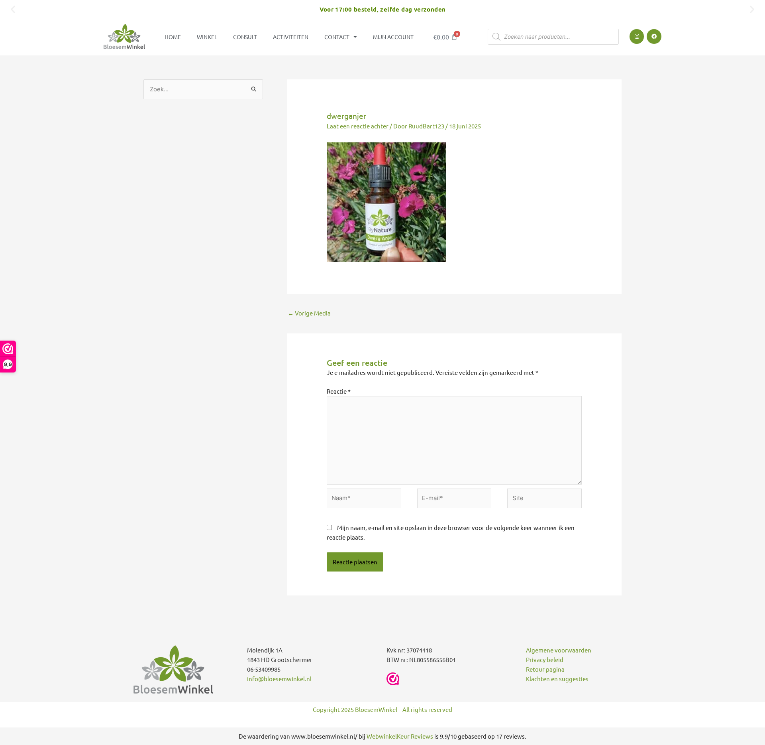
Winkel (207, 36)
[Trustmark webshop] (392, 678)
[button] (13, 9)
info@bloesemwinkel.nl (279, 678)
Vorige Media (309, 313)
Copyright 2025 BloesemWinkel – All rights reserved (382, 709)
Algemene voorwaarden (558, 650)
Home (173, 36)
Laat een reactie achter (357, 126)
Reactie (339, 391)
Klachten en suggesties (557, 678)
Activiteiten (290, 36)
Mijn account (393, 36)
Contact (336, 36)
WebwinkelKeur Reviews (400, 736)
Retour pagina (545, 669)
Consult (245, 36)
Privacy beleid (544, 659)
